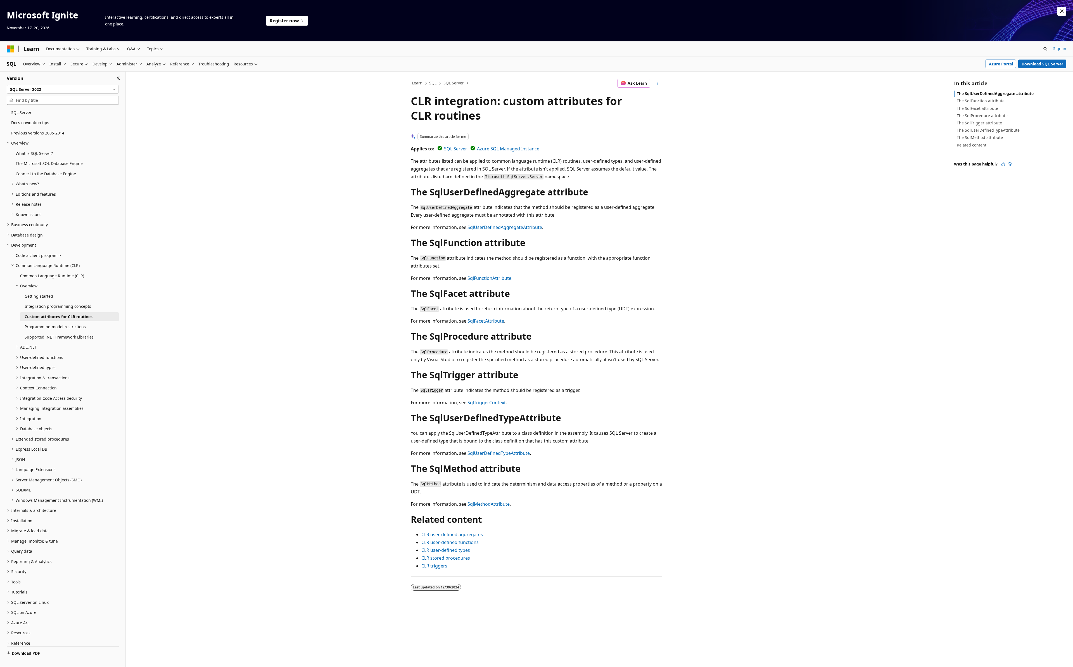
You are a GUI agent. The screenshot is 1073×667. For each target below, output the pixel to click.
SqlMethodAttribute (488, 504)
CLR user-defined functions (450, 542)
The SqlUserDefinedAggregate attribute (995, 93)
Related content (971, 145)
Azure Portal (1001, 64)
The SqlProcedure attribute (982, 115)
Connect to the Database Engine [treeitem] (46, 173)
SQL (432, 83)
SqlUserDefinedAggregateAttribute (504, 227)
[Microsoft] (10, 49)
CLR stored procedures (445, 558)
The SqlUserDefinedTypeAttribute (988, 130)
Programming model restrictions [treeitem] (55, 326)
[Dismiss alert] (1061, 11)
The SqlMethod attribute (980, 137)
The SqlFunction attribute (981, 100)
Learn (417, 83)
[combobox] (63, 89)
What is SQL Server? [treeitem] (34, 153)
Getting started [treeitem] (39, 296)
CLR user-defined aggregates (452, 534)
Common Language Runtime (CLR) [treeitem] (52, 275)
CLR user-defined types (445, 550)
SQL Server (453, 83)
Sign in (1059, 48)
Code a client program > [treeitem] (38, 255)
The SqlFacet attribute (977, 108)
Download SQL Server (1042, 64)
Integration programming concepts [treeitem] (58, 306)
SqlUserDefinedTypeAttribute (498, 453)
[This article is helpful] (1003, 164)
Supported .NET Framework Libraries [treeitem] (59, 337)
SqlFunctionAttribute (489, 278)
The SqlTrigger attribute (979, 123)
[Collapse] (118, 78)
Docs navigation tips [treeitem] (30, 122)
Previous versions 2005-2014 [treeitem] (37, 133)
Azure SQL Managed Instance (508, 149)
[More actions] (657, 83)
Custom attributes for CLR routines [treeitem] (58, 316)
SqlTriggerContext (486, 402)
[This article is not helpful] (1009, 164)
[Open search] (1045, 49)
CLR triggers (434, 566)
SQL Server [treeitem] (21, 112)
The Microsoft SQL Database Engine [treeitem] (49, 163)
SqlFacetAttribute (485, 321)
